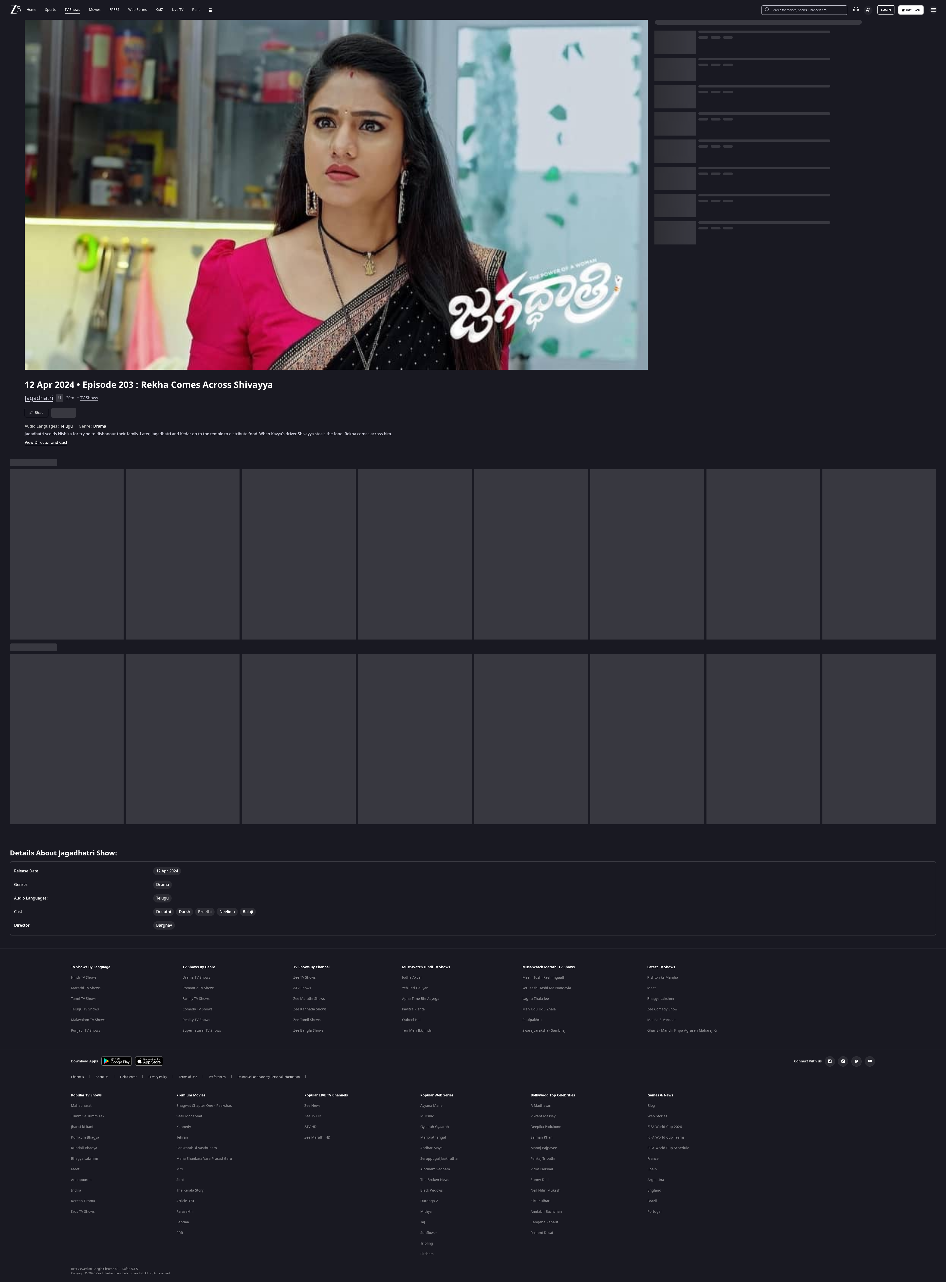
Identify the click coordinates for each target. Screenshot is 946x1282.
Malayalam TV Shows (88, 1019)
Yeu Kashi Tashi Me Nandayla (546, 988)
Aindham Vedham (435, 1169)
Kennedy (183, 1126)
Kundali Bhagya (84, 1148)
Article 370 (185, 1201)
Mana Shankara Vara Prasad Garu (204, 1158)
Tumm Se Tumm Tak (87, 1116)
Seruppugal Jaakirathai (439, 1158)
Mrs (179, 1169)
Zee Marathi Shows (309, 998)
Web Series (137, 10)
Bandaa (182, 1222)
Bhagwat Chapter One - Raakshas (204, 1105)
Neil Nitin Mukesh (545, 1190)
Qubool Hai (411, 1019)
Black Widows (431, 1190)
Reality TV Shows (196, 1019)
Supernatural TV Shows (202, 1030)
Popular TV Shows (86, 1095)
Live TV (177, 10)
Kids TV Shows (83, 1211)
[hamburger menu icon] (933, 10)
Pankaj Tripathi (543, 1158)
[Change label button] (868, 10)
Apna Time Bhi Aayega (420, 998)
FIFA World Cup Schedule (668, 1148)
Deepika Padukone (546, 1126)
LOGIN (886, 10)
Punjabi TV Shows (85, 1030)
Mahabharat (81, 1105)
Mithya (426, 1211)
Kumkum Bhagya (85, 1137)
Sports (50, 10)
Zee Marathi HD (317, 1137)
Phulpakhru (532, 1019)
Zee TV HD (312, 1116)
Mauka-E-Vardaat (661, 1019)
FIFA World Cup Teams (666, 1137)
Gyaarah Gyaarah (434, 1126)
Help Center (128, 1077)
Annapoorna (81, 1179)
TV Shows (72, 10)
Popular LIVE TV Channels (326, 1095)
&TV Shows (302, 988)
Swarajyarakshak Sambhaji (544, 1030)
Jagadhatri (39, 398)
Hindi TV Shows (83, 977)
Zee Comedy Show (662, 1009)
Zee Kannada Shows (310, 1009)
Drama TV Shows (196, 977)
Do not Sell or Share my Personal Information (269, 1077)
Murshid (427, 1116)
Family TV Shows (196, 998)
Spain (652, 1169)
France (653, 1158)
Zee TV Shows (304, 977)
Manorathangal (433, 1137)
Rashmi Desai (542, 1232)
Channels (77, 1077)
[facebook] (830, 1061)
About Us (102, 1077)
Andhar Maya (431, 1148)
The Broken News (434, 1179)
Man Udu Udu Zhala (539, 1009)
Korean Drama (83, 1201)
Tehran (182, 1137)
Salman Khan (542, 1137)
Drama (99, 426)
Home (31, 10)
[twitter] (856, 1061)
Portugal (655, 1211)
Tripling (426, 1243)
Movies (95, 10)
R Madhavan (541, 1105)
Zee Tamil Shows (307, 1019)
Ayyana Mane (431, 1105)
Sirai (180, 1179)
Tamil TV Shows (83, 998)
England (654, 1190)
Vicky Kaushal (542, 1169)
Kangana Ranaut (544, 1222)
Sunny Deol (540, 1179)
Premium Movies (190, 1095)
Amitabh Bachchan (546, 1211)
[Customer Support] (856, 10)
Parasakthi (185, 1211)
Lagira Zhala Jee (535, 998)
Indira (76, 1190)
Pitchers (427, 1254)
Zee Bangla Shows (308, 1030)
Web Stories (657, 1116)
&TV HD (310, 1126)
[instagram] (843, 1061)
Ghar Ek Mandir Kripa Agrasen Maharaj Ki (682, 1030)
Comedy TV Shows (197, 1009)
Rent (196, 10)
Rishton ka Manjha (662, 977)
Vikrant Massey (543, 1116)
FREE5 (114, 10)
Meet (651, 988)
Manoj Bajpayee (544, 1148)
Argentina (656, 1179)
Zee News (312, 1105)
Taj (422, 1222)
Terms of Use (188, 1077)
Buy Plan (913, 10)
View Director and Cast (46, 442)
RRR (179, 1232)
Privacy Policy (157, 1077)
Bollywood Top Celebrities (553, 1095)
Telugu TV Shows (85, 1009)
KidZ (159, 10)
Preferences (217, 1077)
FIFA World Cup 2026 (665, 1126)
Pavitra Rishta (413, 1009)
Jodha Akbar (412, 977)
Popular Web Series (436, 1095)
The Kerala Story (190, 1190)
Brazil (652, 1201)
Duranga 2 (429, 1201)
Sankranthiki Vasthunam (196, 1148)
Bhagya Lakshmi (660, 998)
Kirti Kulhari (541, 1201)
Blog (651, 1105)
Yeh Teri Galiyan (415, 988)
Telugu (66, 426)
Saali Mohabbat (189, 1116)
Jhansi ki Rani (82, 1126)
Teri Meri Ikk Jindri (417, 1030)
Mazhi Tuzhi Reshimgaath (543, 977)
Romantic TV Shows (199, 988)
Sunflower (428, 1232)
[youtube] (870, 1061)
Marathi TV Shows (86, 988)
